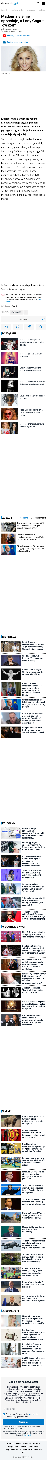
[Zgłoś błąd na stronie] (41, 327)
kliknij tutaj (27, 1435)
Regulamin (13, 1446)
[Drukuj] (18, 327)
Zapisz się (23, 1422)
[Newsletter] (6, 327)
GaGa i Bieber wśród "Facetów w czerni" (32, 397)
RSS (23, 1452)
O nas (18, 1443)
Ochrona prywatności (29, 1446)
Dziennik (4, 10)
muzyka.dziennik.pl (17, 10)
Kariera (36, 1443)
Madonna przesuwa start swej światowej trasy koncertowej (32, 383)
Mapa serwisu (12, 1449)
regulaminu (33, 1414)
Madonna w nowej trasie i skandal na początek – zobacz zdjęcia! (33, 342)
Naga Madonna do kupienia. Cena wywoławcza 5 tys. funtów (31, 412)
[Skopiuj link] (29, 327)
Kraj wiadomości (38, 518)
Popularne (23, 518)
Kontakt (10, 1443)
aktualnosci (31, 10)
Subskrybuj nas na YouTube (18, 35)
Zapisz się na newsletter (17, 42)
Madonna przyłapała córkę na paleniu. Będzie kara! (32, 425)
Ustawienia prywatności (31, 1449)
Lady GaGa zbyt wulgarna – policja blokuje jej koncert (31, 369)
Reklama (27, 1443)
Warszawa (16, 312)
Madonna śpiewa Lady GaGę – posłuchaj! (32, 355)
